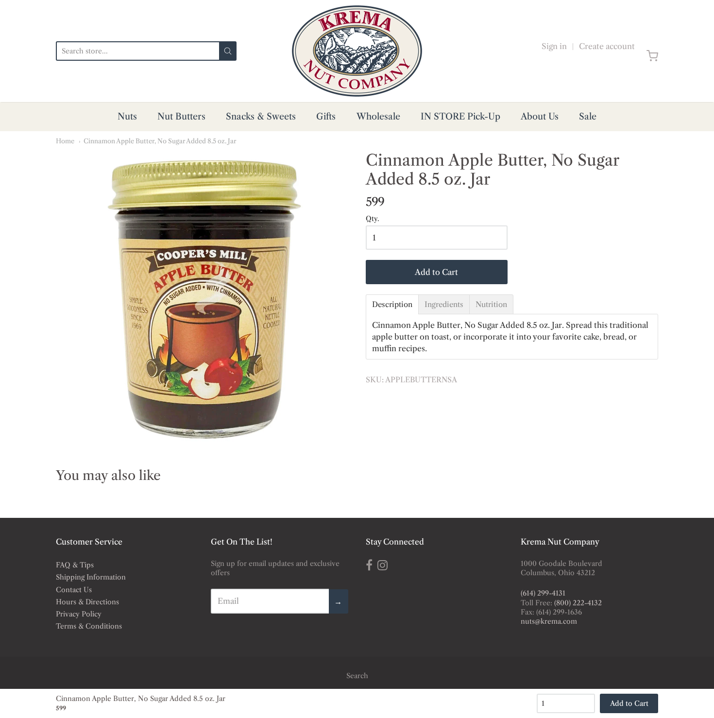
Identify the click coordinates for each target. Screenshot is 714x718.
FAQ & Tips (75, 565)
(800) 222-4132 (578, 602)
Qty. (372, 219)
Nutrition (491, 304)
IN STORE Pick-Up (460, 116)
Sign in (554, 46)
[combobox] (137, 51)
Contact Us (74, 589)
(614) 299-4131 (543, 593)
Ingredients (444, 304)
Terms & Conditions (89, 626)
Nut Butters (181, 116)
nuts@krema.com (549, 621)
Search (357, 675)
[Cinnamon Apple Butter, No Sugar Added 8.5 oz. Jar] (202, 297)
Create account (607, 46)
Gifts (326, 116)
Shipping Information (91, 577)
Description (392, 304)
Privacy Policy (79, 614)
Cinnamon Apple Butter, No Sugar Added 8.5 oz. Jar (160, 141)
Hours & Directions (87, 602)
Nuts (127, 116)
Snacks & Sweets (261, 116)
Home (65, 141)
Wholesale (378, 116)
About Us (540, 116)
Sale (587, 116)
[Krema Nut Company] (357, 51)
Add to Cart (436, 272)
